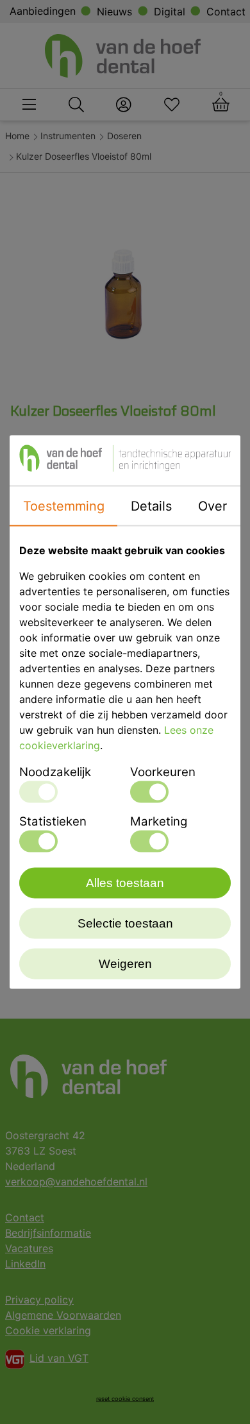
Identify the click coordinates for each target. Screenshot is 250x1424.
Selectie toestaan (125, 923)
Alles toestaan (125, 883)
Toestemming (63, 506)
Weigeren (125, 964)
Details (151, 506)
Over (212, 506)
